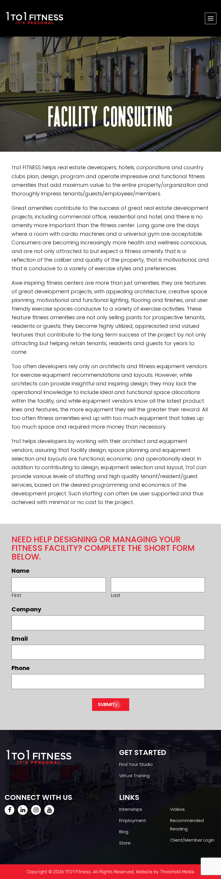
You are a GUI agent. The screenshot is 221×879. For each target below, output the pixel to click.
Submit (106, 704)
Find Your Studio (136, 764)
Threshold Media (177, 871)
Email (20, 638)
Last (116, 595)
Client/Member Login (192, 840)
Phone (21, 668)
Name (20, 570)
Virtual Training (134, 776)
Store (125, 843)
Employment (132, 820)
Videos (177, 809)
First (16, 595)
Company (26, 609)
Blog (123, 832)
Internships (130, 809)
